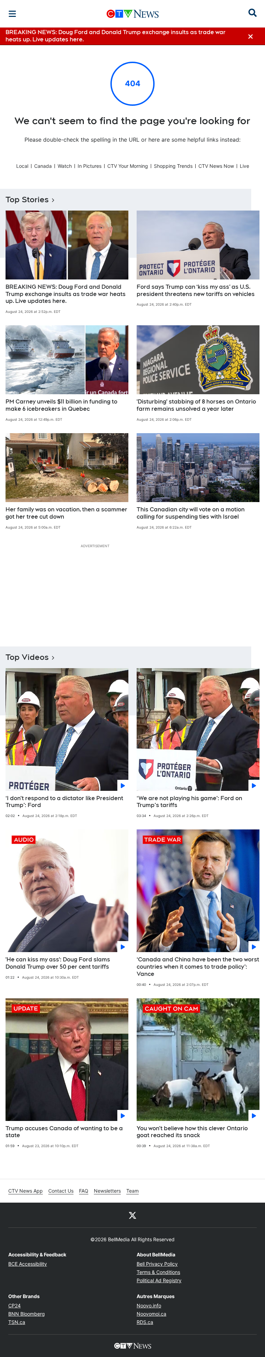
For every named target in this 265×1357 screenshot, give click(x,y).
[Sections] (12, 14)
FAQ (83, 1191)
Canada (43, 166)
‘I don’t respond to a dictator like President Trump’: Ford (64, 802)
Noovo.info (149, 1305)
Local (22, 166)
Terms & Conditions (158, 1272)
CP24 (14, 1305)
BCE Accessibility (27, 1264)
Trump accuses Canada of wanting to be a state (64, 1132)
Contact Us (60, 1191)
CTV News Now (216, 166)
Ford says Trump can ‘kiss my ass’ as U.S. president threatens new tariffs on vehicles (196, 290)
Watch (65, 166)
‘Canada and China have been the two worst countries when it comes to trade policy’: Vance (198, 966)
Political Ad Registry (159, 1280)
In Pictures (89, 166)
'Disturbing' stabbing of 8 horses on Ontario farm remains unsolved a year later (196, 405)
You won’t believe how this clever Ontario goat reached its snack (192, 1132)
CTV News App (25, 1191)
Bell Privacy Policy (157, 1264)
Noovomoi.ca (151, 1314)
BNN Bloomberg (26, 1314)
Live (244, 166)
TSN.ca (16, 1322)
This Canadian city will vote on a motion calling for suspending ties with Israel (191, 513)
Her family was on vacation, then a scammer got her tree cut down (66, 513)
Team (132, 1191)
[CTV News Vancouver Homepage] (133, 14)
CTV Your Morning (127, 166)
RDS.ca (145, 1322)
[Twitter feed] (132, 1215)
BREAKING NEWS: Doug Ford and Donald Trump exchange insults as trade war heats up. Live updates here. (66, 294)
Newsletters (107, 1191)
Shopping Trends (173, 166)
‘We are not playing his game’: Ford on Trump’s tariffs (189, 802)
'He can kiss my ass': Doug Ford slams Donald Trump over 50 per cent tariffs (58, 963)
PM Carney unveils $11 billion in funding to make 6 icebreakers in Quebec (61, 405)
